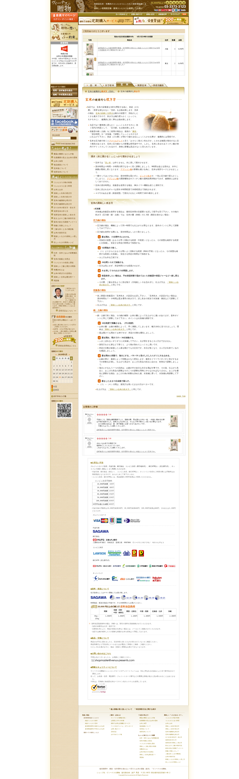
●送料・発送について (100, 589)
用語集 (56, 281)
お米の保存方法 (60, 233)
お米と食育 (58, 161)
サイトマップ (175, 14)
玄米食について (60, 168)
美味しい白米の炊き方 (63, 197)
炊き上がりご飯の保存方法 (64, 218)
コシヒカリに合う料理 (63, 186)
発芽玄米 (142, 84)
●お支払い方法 (97, 462)
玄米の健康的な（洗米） (101, 91)
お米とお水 (58, 190)
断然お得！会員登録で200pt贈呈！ (161, 20)
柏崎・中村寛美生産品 (62, 94)
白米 (93, 84)
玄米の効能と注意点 (62, 259)
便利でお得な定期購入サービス (64, 103)
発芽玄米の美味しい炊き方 (64, 215)
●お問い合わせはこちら (101, 653)
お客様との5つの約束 (64, 35)
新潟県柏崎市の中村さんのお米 (94, 729)
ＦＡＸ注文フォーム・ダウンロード (122, 726)
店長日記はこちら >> (67, 311)
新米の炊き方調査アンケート (65, 222)
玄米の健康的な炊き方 (63, 204)
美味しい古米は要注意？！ (64, 277)
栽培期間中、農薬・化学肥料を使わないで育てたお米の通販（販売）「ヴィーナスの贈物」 (133, 769)
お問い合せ (150, 14)
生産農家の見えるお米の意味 (65, 157)
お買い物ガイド (137, 14)
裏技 (134, 131)
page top (181, 396)
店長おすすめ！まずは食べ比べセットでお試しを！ (64, 113)
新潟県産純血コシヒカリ (91, 718)
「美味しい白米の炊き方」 (120, 305)
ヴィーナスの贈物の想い (118, 718)
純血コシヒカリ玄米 (91, 723)
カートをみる (122, 14)
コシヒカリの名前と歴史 (64, 263)
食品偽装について (61, 165)
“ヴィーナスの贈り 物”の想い (64, 26)
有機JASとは (59, 270)
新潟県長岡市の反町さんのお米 (94, 726)
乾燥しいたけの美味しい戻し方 (65, 237)
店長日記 (113, 731)
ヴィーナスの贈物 (72, 6)
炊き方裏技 (158, 84)
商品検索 (56, 135)
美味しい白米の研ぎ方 (63, 193)
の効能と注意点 (104, 113)
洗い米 (108, 162)
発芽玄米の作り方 (61, 211)
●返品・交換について (100, 638)
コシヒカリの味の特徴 (63, 182)
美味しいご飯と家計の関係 (64, 266)
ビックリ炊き (145, 176)
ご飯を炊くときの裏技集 (64, 229)
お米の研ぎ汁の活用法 (63, 273)
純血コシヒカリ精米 (91, 720)
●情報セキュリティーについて (104, 667)
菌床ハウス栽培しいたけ (91, 732)
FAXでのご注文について (64, 143)
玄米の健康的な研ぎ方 (63, 200)
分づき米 (110, 84)
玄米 (126, 84)
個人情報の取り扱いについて (121, 709)
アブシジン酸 (126, 169)
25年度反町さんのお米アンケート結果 (64, 129)
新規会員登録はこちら (67, 346)
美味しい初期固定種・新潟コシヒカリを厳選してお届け (118, 8)
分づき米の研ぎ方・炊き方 (64, 208)
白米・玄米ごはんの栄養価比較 (65, 254)
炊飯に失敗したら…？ (62, 226)
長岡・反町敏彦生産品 (62, 90)
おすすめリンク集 (58, 396)
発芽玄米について (61, 172)
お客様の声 (162, 14)
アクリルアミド (116, 141)
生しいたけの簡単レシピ (64, 242)
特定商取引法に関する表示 (146, 709)
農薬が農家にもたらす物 (64, 154)
